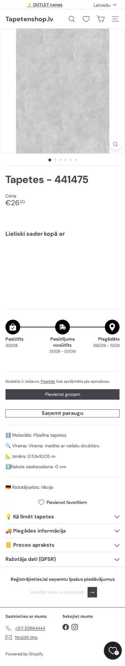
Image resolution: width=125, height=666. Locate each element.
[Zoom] (115, 144)
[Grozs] (100, 19)
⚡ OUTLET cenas (45, 4)
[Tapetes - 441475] (62, 264)
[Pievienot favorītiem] (111, 255)
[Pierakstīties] (92, 592)
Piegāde (48, 381)
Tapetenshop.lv (29, 19)
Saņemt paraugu (62, 413)
